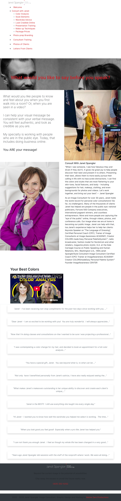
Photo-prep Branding (23, 35)
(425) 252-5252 (60, 484)
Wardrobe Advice (24, 20)
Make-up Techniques (25, 28)
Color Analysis (22, 14)
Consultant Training (22, 40)
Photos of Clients (21, 44)
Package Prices (23, 31)
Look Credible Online (25, 23)
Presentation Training (25, 25)
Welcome (17, 7)
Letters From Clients (22, 48)
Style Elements (22, 17)
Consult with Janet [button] (20, 11)
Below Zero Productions (97, 497)
